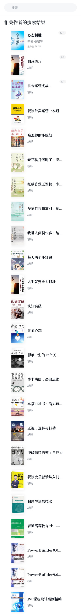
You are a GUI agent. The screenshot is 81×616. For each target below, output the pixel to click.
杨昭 (30, 67)
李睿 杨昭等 (35, 41)
